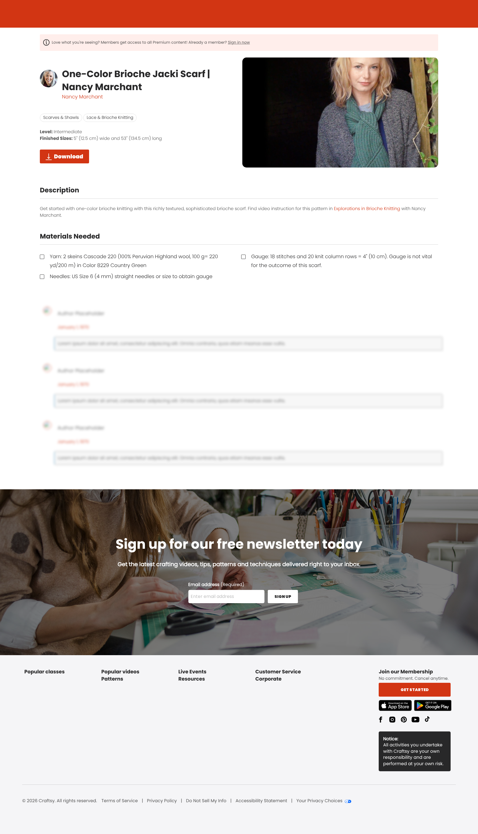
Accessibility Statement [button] (261, 801)
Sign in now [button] (239, 42)
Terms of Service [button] (120, 801)
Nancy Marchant (82, 96)
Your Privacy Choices (319, 801)
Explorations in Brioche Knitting (367, 208)
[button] (396, 705)
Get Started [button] (415, 689)
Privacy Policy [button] (162, 801)
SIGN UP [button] (282, 596)
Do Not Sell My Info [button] (206, 801)
